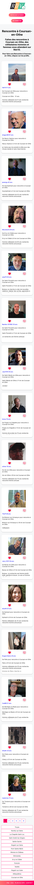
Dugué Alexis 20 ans (9, 656)
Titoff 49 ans (6, 514)
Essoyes (17, 863)
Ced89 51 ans (6, 703)
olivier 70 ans (6, 466)
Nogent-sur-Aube (17, 870)
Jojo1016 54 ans (7, 372)
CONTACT (29, 883)
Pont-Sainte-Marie (17, 849)
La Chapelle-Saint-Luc (17, 834)
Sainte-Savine (17, 841)
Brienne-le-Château (17, 852)
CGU (12, 883)
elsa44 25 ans (7, 608)
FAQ (8, 883)
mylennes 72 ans (7, 798)
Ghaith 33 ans (7, 751)
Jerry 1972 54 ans (8, 561)
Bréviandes (17, 856)
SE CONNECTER (17, 20)
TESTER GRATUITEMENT (17, 15)
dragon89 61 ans (7, 135)
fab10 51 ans (6, 87)
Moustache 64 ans (8, 230)
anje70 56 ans (7, 277)
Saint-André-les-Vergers (17, 838)
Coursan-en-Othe (17, 877)
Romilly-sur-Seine (17, 831)
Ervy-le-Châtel (17, 859)
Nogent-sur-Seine (17, 845)
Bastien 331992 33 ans (9, 324)
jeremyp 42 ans (7, 182)
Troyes (17, 827)
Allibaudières (17, 874)
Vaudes (17, 867)
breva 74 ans (6, 419)
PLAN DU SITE (20, 883)
